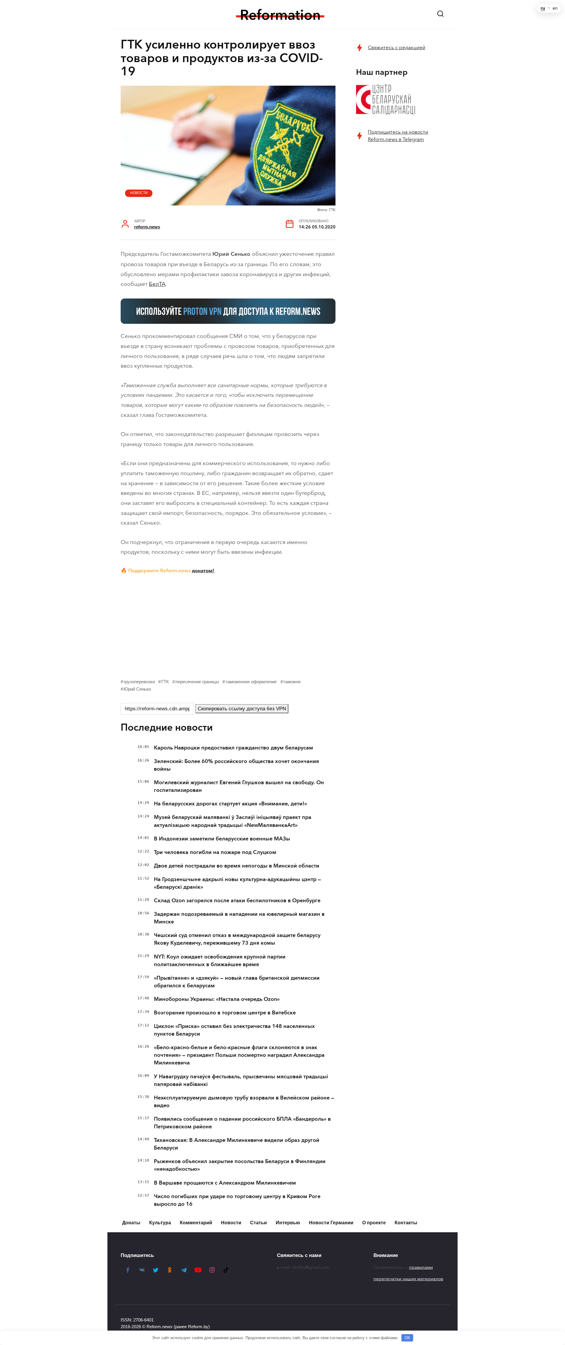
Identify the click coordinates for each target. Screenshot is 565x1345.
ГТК (165, 681)
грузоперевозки (139, 681)
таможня (291, 681)
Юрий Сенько (137, 688)
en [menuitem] (555, 8)
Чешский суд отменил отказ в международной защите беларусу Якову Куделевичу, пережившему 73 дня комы (237, 939)
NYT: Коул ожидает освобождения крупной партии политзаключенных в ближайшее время (219, 960)
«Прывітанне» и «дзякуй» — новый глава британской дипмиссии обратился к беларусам (237, 982)
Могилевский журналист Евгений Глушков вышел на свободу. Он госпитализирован (239, 786)
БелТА (157, 284)
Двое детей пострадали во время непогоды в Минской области (236, 866)
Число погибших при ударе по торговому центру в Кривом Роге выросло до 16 (237, 1200)
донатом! (203, 570)
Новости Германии (331, 1222)
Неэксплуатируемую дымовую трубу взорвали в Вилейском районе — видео (244, 1101)
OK (407, 1338)
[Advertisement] (228, 625)
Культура (160, 1222)
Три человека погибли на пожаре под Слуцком (215, 852)
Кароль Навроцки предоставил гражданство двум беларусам (233, 748)
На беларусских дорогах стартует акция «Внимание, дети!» (230, 804)
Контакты (406, 1222)
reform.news (147, 226)
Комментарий (196, 1222)
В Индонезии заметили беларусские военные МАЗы (222, 839)
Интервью (288, 1222)
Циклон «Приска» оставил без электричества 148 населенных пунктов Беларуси (234, 1030)
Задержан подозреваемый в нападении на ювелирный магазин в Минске (239, 918)
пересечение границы (197, 681)
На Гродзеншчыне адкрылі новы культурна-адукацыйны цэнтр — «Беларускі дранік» (237, 883)
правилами (421, 1267)
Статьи (258, 1222)
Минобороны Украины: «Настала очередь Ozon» (217, 999)
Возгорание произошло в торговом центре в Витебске (225, 1013)
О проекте (374, 1222)
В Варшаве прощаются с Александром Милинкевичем (225, 1183)
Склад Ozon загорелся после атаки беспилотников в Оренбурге (237, 900)
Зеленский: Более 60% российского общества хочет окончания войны (236, 765)
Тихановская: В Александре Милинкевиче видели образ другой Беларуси (236, 1144)
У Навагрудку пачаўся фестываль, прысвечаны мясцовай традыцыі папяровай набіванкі (241, 1080)
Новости (139, 193)
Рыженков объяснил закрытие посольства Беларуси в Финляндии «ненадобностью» (239, 1165)
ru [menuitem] (543, 8)
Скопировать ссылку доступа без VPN (242, 709)
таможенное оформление (251, 681)
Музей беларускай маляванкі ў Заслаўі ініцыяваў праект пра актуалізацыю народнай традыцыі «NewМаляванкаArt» (232, 821)
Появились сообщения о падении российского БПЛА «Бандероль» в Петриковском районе (242, 1123)
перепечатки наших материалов (408, 1278)
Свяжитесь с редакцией (396, 47)
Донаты (131, 1222)
